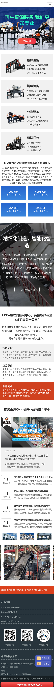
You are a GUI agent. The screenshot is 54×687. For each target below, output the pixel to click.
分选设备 (33, 112)
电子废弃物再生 (31, 589)
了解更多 (27, 41)
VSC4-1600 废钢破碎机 (37, 65)
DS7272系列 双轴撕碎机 (38, 91)
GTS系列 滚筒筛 (34, 117)
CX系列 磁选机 (33, 124)
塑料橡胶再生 (18, 589)
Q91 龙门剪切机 (34, 142)
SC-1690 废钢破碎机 (36, 72)
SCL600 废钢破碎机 (36, 69)
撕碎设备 (33, 86)
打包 (36, 138)
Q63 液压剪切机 (34, 146)
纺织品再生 (42, 589)
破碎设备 (33, 60)
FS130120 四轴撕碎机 (37, 98)
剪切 (30, 138)
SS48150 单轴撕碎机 (36, 94)
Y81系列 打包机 (34, 150)
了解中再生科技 (27, 289)
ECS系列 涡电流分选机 (37, 120)
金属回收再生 (6, 589)
